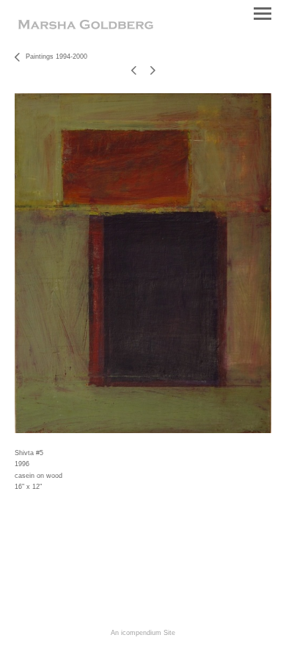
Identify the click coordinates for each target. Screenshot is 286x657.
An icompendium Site (143, 632)
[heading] (85, 26)
